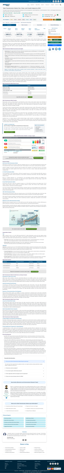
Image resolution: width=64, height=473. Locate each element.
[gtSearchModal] (60, 5)
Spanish (35, 19)
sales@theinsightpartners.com (33, 1)
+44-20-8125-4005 (48, 1)
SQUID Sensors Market (30, 418)
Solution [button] (42, 4)
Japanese (19, 19)
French (23, 19)
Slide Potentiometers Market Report (26, 22)
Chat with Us (55, 45)
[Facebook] (53, 1)
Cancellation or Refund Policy (22, 465)
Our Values (19, 468)
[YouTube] (61, 1)
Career (6, 465)
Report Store (38, 4)
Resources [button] (47, 4)
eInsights (52, 4)
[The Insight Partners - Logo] (6, 5)
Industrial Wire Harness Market (31, 424)
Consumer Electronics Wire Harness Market (11, 424)
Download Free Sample (47, 19)
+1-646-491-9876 (42, 1)
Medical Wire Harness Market (9, 420)
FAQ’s (18, 467)
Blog (35, 467)
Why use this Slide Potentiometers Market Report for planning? (16, 361)
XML (5, 468)
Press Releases (37, 463)
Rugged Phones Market (8, 426)
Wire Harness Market (7, 418)
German (15, 19)
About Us (6, 463)
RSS (5, 467)
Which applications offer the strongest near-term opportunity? (16, 373)
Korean (12, 19)
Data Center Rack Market (30, 426)
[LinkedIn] (58, 1)
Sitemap (36, 468)
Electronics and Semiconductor (15, 22)
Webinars (36, 465)
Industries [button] (32, 4)
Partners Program (37, 464)
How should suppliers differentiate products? (13, 370)
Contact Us (57, 4)
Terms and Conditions (20, 464)
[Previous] (21, 440)
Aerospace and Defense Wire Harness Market (11, 422)
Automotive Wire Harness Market (31, 422)
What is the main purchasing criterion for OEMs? (14, 376)
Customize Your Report (55, 42)
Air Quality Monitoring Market (30, 420)
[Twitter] (56, 1)
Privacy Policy (19, 463)
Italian (31, 19)
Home (28, 4)
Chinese (27, 19)
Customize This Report (34, 271)
